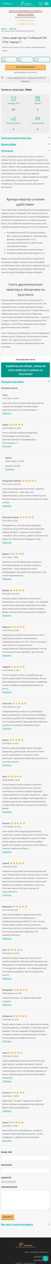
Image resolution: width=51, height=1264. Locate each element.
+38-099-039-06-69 (25, 20)
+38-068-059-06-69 (25, 23)
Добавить (7, 1217)
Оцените (6, 1177)
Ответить (6, 413)
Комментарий (9, 1187)
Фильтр (8, 3)
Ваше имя (6, 1152)
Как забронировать (25, 67)
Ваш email (6, 1164)
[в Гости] (25, 1245)
